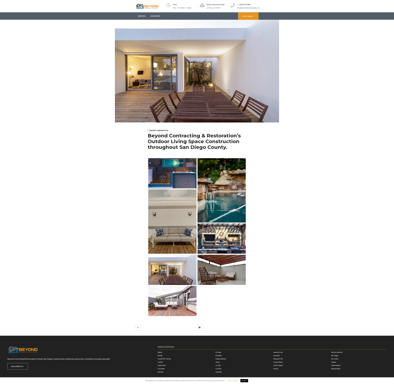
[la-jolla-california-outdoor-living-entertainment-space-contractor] (172, 173)
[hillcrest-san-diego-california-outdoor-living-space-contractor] (222, 270)
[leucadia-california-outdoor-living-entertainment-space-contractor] (222, 190)
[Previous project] (137, 327)
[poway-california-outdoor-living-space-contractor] (222, 238)
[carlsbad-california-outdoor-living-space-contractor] (172, 301)
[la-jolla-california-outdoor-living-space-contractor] (172, 270)
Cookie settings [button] (232, 380)
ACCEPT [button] (244, 380)
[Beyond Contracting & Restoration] (147, 6)
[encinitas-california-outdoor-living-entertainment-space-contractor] (172, 221)
